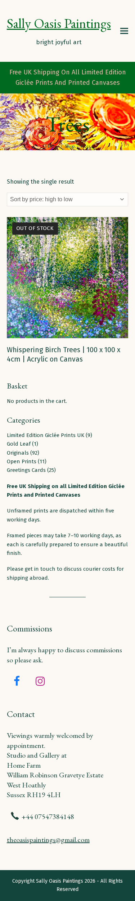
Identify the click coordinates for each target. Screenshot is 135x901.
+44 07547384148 (48, 816)
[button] (124, 31)
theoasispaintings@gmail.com (48, 839)
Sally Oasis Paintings (59, 23)
